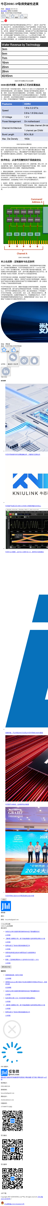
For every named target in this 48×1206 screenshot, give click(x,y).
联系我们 (22, 1077)
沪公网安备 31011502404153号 (14, 1204)
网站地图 (28, 1077)
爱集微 (8, 9)
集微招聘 (16, 1077)
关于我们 (34, 1077)
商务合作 (41, 1077)
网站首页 (4, 1077)
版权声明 (10, 1077)
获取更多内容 (6, 967)
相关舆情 (4, 11)
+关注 (4, 899)
